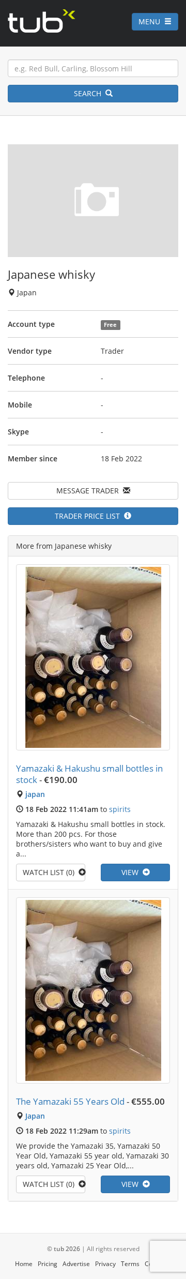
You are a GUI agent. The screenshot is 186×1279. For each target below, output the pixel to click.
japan (35, 794)
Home (24, 1263)
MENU (151, 21)
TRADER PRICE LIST (89, 516)
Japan (35, 1116)
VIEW (132, 872)
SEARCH (89, 93)
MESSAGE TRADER (89, 490)
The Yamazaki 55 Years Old (70, 1101)
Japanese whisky (51, 274)
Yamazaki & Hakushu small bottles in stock (89, 774)
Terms (130, 1263)
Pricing (47, 1263)
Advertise (76, 1263)
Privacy (105, 1263)
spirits (120, 809)
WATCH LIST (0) (51, 872)
